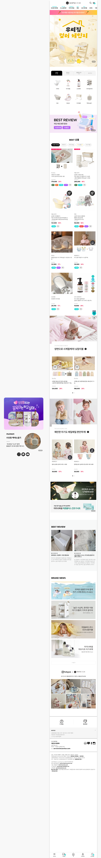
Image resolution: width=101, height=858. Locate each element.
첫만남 (94, 312)
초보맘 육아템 (54, 8)
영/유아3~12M (67, 73)
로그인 (94, 317)
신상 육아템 (84, 8)
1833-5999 (55, 743)
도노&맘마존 (63, 8)
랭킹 (78, 8)
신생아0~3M (56, 73)
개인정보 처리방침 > (74, 756)
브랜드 (91, 8)
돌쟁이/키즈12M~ (78, 73)
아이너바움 (71, 8)
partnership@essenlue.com (66, 763)
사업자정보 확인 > (78, 759)
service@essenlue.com (61, 748)
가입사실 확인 (54, 771)
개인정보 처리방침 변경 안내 (57, 734)
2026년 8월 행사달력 (56, 736)
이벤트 (96, 8)
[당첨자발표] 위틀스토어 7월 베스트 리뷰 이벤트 (62, 733)
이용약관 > (82, 756)
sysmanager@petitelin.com (63, 766)
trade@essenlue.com (63, 765)
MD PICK (90, 73)
